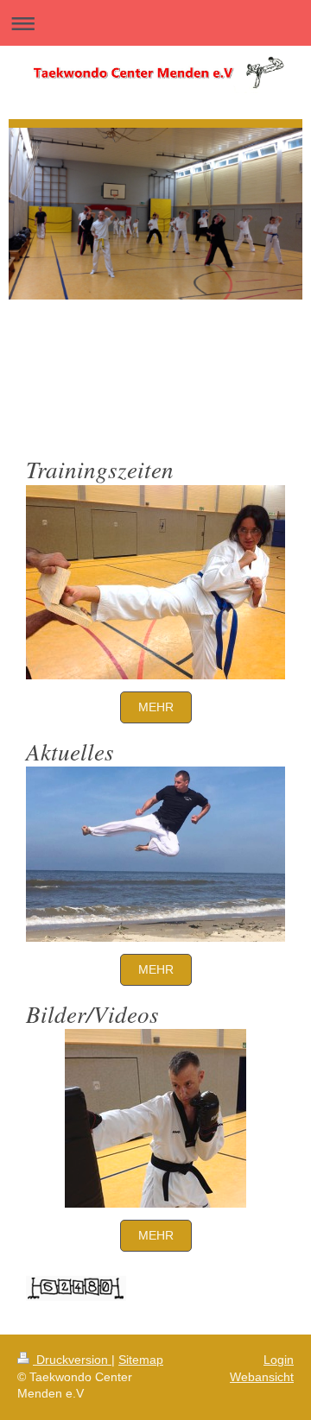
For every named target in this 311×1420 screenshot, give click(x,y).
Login (278, 1359)
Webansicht (262, 1377)
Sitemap (140, 1359)
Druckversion (72, 1359)
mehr (156, 707)
